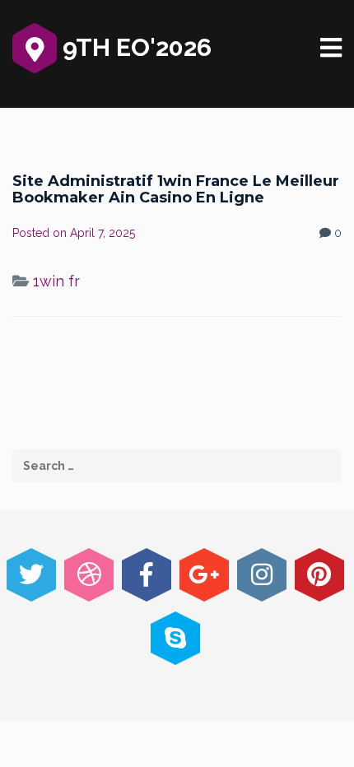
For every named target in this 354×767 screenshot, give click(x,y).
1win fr (56, 281)
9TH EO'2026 (134, 47)
